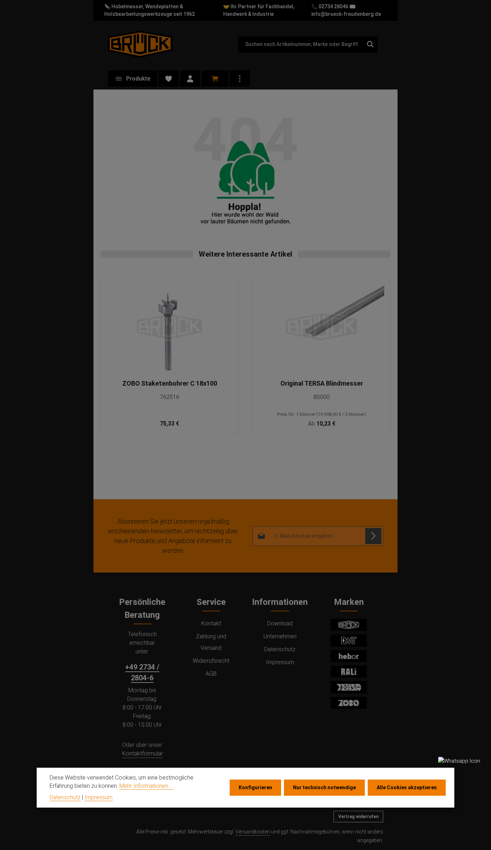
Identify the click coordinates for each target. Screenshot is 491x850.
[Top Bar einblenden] (240, 78)
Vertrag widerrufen (358, 816)
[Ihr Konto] (190, 78)
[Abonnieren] (373, 536)
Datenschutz (279, 649)
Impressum (280, 662)
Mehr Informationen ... (146, 786)
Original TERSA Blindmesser (321, 383)
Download (280, 623)
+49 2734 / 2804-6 (142, 672)
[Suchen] (370, 44)
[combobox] (300, 44)
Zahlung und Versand (211, 642)
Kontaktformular (142, 753)
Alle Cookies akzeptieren (407, 787)
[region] (245, 354)
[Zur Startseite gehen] (140, 44)
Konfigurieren (255, 787)
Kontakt (211, 623)
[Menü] (132, 78)
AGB (211, 673)
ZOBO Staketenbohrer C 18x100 (169, 383)
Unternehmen (280, 636)
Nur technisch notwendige (324, 787)
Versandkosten (252, 832)
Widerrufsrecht (211, 660)
